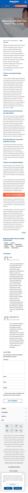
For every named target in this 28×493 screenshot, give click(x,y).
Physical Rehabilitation (8, 244)
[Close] (22, 473)
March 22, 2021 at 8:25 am (14, 260)
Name (5, 376)
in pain (12, 246)
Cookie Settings (13, 484)
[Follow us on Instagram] (16, 426)
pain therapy (6, 247)
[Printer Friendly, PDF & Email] (24, 232)
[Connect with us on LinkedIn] (21, 426)
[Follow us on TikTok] (11, 430)
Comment (6, 359)
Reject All (8, 488)
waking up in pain (15, 247)
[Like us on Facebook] (7, 426)
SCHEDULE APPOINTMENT (21, 5)
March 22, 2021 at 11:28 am (14, 319)
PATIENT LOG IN (7, 5)
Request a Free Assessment (14, 195)
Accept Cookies (18, 488)
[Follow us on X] (11, 426)
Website (5, 387)
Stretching (6, 246)
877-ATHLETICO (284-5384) (14, 467)
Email (4, 382)
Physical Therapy (18, 244)
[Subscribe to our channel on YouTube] (16, 430)
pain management (19, 246)
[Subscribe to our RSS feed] (21, 430)
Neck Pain (12, 242)
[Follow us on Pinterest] (7, 430)
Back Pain (6, 242)
